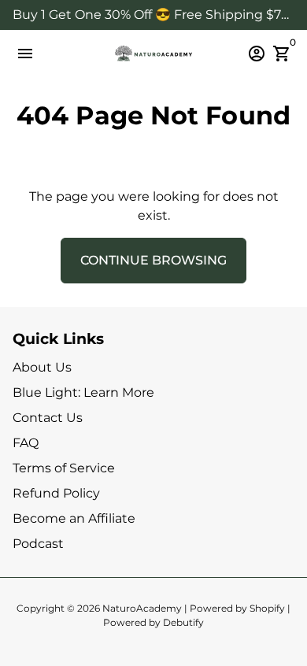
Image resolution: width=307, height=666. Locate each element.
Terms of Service (64, 468)
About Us (42, 367)
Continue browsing (153, 260)
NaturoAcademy (142, 608)
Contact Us (48, 417)
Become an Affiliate (74, 518)
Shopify (267, 608)
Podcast (38, 543)
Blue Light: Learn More (83, 392)
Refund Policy (56, 493)
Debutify (183, 622)
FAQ (26, 442)
